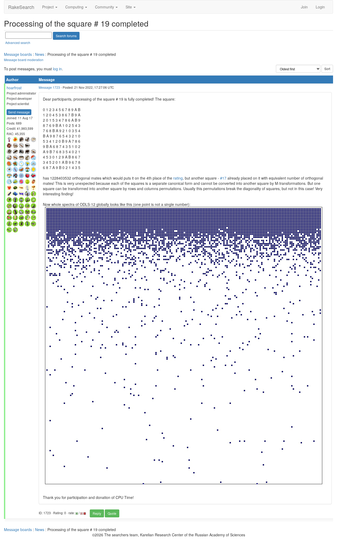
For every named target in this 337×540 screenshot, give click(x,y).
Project (48, 6)
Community (105, 6)
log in (57, 68)
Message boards (18, 54)
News (39, 54)
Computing (75, 6)
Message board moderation (23, 59)
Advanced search (17, 42)
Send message (19, 112)
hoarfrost (14, 87)
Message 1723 (49, 87)
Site (129, 6)
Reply (97, 513)
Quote (112, 513)
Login (320, 6)
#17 (223, 178)
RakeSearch (21, 6)
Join (304, 6)
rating (178, 178)
